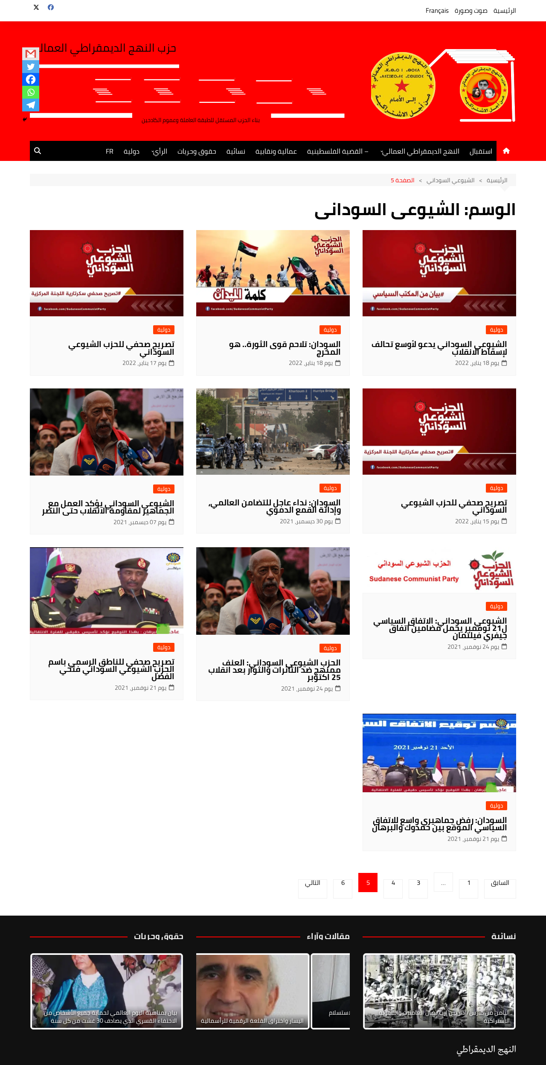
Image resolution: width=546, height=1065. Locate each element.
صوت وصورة (471, 10)
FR (109, 151)
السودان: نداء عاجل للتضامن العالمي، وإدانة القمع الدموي (274, 506)
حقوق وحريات (196, 151)
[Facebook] (30, 79)
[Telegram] (30, 105)
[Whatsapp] (30, 92)
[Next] (498, 991)
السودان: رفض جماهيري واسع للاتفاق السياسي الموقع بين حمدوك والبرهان (439, 823)
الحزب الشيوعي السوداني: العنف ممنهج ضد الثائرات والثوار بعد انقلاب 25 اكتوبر (274, 670)
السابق (500, 884)
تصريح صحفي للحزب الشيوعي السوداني (121, 347)
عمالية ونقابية (276, 151)
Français (437, 10)
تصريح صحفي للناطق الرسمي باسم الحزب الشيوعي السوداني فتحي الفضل (111, 669)
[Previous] (214, 991)
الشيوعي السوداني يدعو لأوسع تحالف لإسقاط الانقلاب (439, 347)
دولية (131, 151)
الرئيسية (505, 10)
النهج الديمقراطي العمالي (420, 151)
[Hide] (24, 119)
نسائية (236, 151)
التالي (312, 884)
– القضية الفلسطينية (338, 151)
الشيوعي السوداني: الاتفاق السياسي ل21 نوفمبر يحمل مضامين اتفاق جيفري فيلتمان (440, 628)
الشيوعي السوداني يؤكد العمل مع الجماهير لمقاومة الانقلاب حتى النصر (108, 507)
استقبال (481, 151)
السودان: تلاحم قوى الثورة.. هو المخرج (285, 347)
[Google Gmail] (30, 53)
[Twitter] (30, 66)
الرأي (160, 151)
